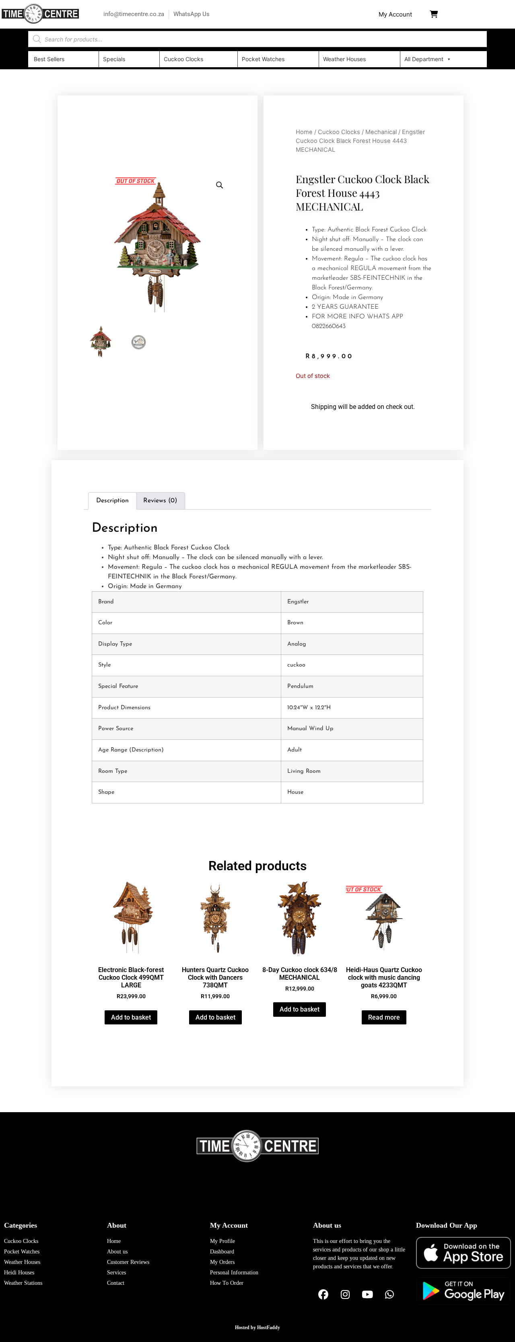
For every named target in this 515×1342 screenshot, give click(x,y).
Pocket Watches (263, 59)
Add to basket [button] (131, 1017)
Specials (114, 59)
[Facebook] (323, 1294)
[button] (395, 14)
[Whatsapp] (389, 1294)
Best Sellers (49, 59)
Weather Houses (344, 59)
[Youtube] (367, 1294)
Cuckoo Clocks (183, 59)
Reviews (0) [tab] (160, 501)
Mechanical (381, 132)
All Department (423, 59)
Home (304, 132)
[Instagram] (345, 1294)
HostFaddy (268, 1327)
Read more (384, 1017)
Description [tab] (112, 501)
